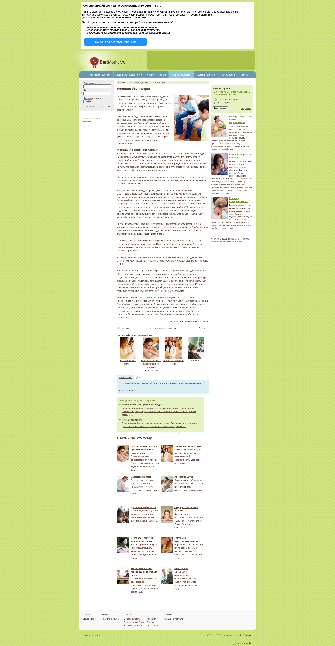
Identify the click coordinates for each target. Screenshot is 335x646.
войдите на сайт (145, 383)
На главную (123, 328)
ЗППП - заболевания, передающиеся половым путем (144, 571)
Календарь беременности (129, 75)
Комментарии (125, 377)
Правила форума (110, 619)
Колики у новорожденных (238, 200)
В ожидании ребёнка (99, 75)
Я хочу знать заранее (228, 99)
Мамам (150, 75)
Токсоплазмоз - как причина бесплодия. (142, 405)
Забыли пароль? (104, 106)
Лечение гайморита (132, 420)
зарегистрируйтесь (167, 383)
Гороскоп (151, 619)
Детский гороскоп (206, 75)
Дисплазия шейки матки (143, 507)
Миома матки (181, 568)
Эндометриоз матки (141, 477)
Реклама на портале (173, 619)
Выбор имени (228, 75)
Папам (162, 75)
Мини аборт (196, 360)
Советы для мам (132, 619)
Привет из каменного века (187, 446)
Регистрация (89, 106)
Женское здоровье (181, 75)
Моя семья (152, 625)
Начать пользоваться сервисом (115, 41)
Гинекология (159, 82)
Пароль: (87, 90)
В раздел (203, 328)
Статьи (121, 82)
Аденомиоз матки (183, 477)
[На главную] (95, 70)
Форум (245, 75)
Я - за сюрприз (225, 102)
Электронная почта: (92, 83)
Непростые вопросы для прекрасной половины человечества (144, 449)
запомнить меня (94, 98)
